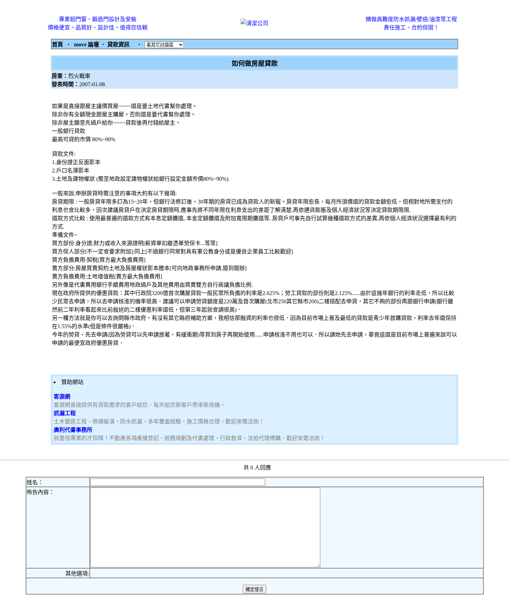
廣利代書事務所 (73, 430)
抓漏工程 (65, 413)
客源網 (62, 397)
